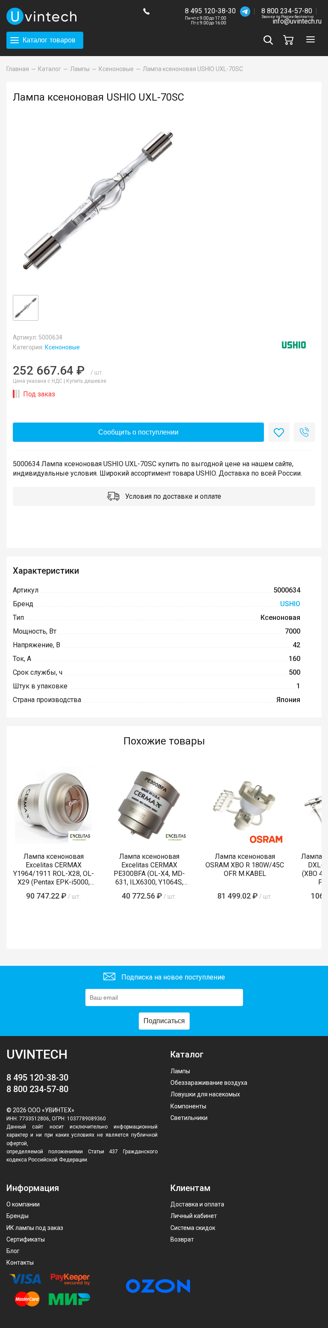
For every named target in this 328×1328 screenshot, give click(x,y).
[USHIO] (293, 344)
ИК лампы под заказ (34, 1227)
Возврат (182, 1239)
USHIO (290, 604)
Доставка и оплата (197, 1204)
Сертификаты (25, 1239)
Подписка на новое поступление (172, 977)
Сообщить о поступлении (138, 432)
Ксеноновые (62, 347)
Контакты (20, 1262)
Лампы (180, 1071)
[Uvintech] (68, 16)
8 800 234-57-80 (287, 11)
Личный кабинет (193, 1215)
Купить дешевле (86, 381)
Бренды (17, 1215)
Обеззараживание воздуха (208, 1082)
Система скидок (192, 1227)
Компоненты (188, 1106)
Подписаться (164, 1020)
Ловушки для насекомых (205, 1094)
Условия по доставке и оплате (172, 496)
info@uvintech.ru (297, 21)
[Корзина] (290, 40)
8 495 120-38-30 (210, 11)
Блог (13, 1251)
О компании (23, 1204)
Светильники (189, 1117)
